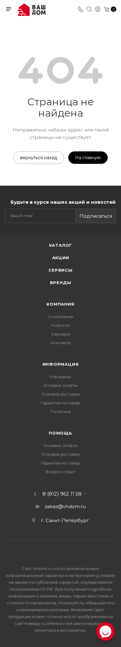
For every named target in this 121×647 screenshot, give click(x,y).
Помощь (60, 433)
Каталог (60, 245)
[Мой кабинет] (98, 10)
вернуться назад (38, 157)
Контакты (61, 342)
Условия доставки (61, 394)
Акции (60, 257)
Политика (60, 411)
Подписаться (95, 216)
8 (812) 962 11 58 (62, 494)
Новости (60, 325)
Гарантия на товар (60, 402)
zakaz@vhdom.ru (65, 506)
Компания (60, 304)
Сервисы (60, 270)
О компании (60, 316)
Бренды (60, 282)
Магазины (60, 376)
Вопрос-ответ (61, 471)
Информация (61, 364)
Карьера (61, 333)
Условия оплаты (60, 385)
